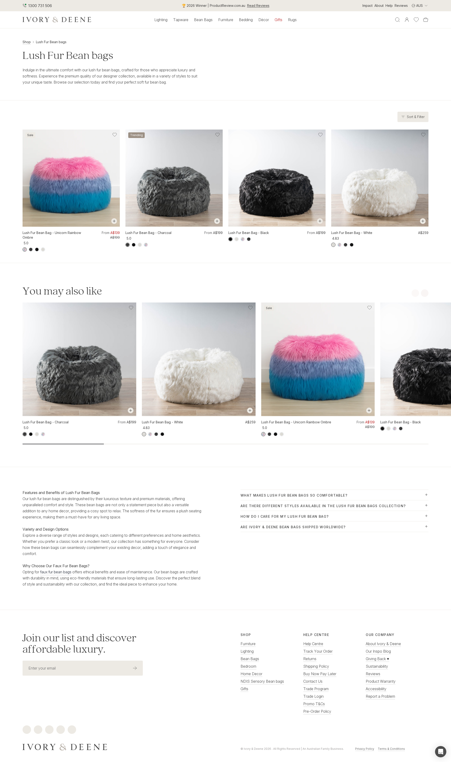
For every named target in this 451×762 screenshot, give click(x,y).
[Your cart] (425, 20)
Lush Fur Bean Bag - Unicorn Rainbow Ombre (52, 235)
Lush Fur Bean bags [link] (51, 42)
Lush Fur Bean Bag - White (351, 233)
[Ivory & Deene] (116, 746)
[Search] (397, 20)
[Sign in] (407, 20)
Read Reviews (258, 6)
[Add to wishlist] (114, 134)
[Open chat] (440, 751)
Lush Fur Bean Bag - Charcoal (148, 233)
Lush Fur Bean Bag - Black (248, 233)
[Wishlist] (416, 20)
